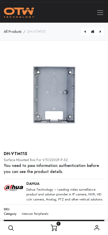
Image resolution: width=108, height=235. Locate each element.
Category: (10, 214)
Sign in (97, 228)
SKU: (7, 209)
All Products (12, 31)
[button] (11, 228)
